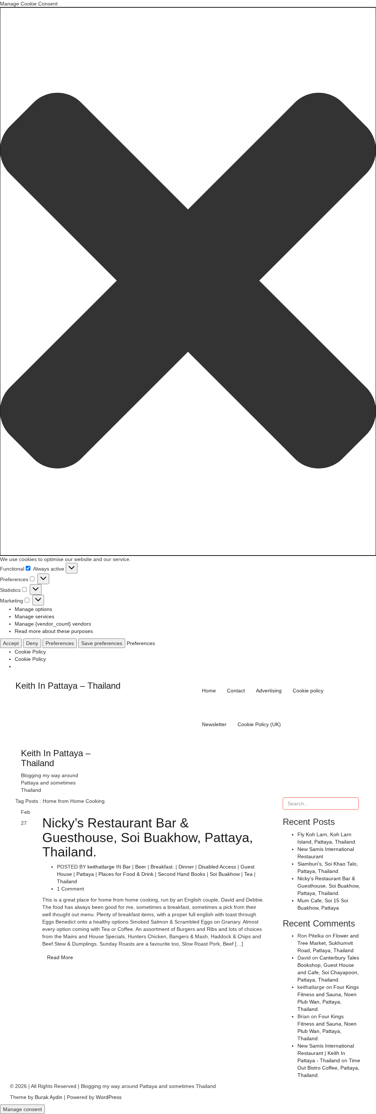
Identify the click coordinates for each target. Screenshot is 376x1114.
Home (209, 690)
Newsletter (214, 724)
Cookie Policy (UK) (259, 724)
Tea (248, 874)
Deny (32, 643)
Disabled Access (217, 867)
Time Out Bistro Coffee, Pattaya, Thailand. (328, 1067)
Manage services (34, 616)
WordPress (109, 1097)
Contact (236, 690)
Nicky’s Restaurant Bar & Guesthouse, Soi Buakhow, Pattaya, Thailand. (147, 837)
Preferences (60, 643)
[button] (188, 281)
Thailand (67, 881)
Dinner (186, 867)
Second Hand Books (181, 874)
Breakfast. (162, 867)
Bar (127, 867)
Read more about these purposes (54, 631)
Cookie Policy (30, 652)
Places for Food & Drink (125, 874)
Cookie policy (308, 690)
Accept (11, 643)
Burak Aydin (48, 1097)
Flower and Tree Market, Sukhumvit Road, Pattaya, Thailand (328, 943)
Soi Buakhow (225, 874)
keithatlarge (101, 867)
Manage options (33, 609)
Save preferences (101, 643)
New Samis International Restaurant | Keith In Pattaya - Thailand (325, 1053)
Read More (60, 957)
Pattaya (85, 874)
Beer (140, 867)
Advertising (269, 690)
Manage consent (22, 1109)
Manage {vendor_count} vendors (53, 624)
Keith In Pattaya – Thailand (67, 686)
